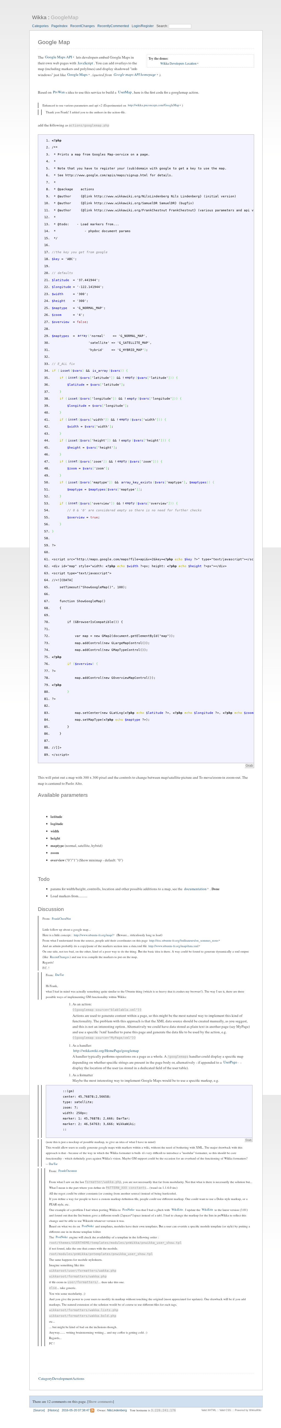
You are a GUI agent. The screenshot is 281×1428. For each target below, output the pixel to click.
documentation (195, 888)
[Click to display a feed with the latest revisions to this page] (92, 1410)
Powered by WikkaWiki (248, 1410)
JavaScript (85, 62)
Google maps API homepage (135, 74)
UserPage (230, 1062)
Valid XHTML (208, 1410)
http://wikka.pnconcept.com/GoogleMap (153, 105)
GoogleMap (64, 17)
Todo (44, 879)
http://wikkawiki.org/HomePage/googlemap (106, 1050)
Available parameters (63, 795)
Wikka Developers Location (178, 63)
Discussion (51, 909)
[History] (53, 1410)
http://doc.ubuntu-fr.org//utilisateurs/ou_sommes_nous (183, 940)
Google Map (54, 42)
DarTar (59, 975)
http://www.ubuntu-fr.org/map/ (93, 935)
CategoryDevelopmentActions (61, 1378)
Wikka (39, 17)
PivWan (59, 92)
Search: (162, 26)
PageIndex (59, 26)
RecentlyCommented (113, 26)
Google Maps (77, 74)
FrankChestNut (61, 918)
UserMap (125, 92)
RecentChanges (82, 26)
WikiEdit (177, 1210)
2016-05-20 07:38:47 (75, 1410)
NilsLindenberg (117, 1410)
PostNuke (128, 1210)
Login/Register (143, 26)
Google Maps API (58, 57)
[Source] (39, 1410)
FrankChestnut (67, 1171)
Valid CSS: (226, 1410)
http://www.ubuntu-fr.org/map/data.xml (173, 946)
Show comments (100, 1401)
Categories (40, 26)
